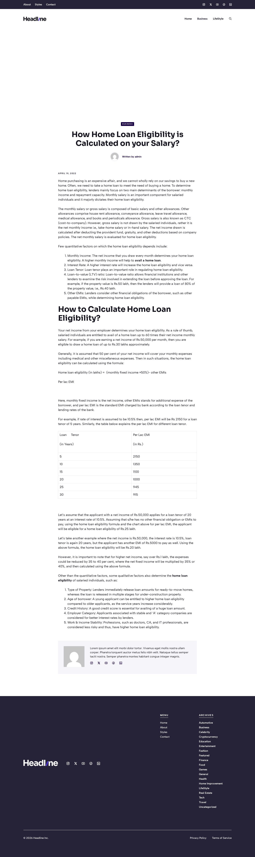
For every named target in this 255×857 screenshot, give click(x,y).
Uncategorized (207, 806)
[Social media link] (203, 4)
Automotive (206, 722)
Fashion (203, 750)
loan (177, 284)
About (27, 4)
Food (202, 764)
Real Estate (205, 792)
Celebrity (204, 732)
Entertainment (207, 746)
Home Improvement (211, 783)
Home (188, 18)
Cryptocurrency (208, 736)
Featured (204, 755)
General (203, 774)
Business (202, 18)
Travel (202, 802)
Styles (38, 4)
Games (203, 769)
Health (203, 778)
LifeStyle (218, 18)
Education (205, 741)
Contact (51, 4)
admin (138, 156)
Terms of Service (222, 838)
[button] (229, 19)
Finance (203, 760)
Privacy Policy (198, 838)
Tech (201, 797)
